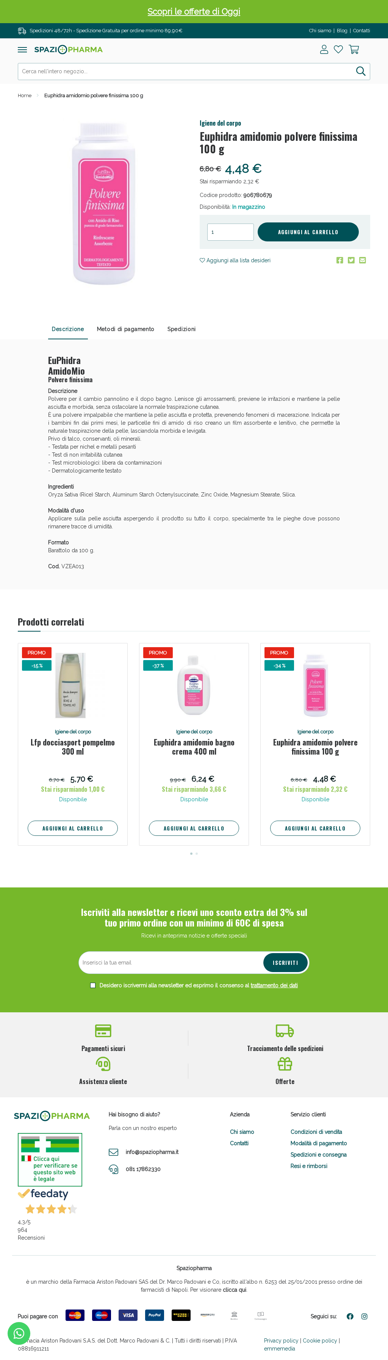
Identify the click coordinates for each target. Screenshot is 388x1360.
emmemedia (279, 1349)
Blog (342, 30)
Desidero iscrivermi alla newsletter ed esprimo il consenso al (198, 985)
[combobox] (194, 71)
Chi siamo (320, 30)
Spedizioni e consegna (319, 1155)
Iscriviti (285, 962)
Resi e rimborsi (309, 1166)
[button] (191, 854)
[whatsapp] (19, 1333)
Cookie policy (320, 1341)
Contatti (361, 30)
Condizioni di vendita (316, 1132)
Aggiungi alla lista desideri (238, 260)
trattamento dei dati (274, 985)
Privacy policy (281, 1341)
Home (24, 95)
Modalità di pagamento (319, 1143)
